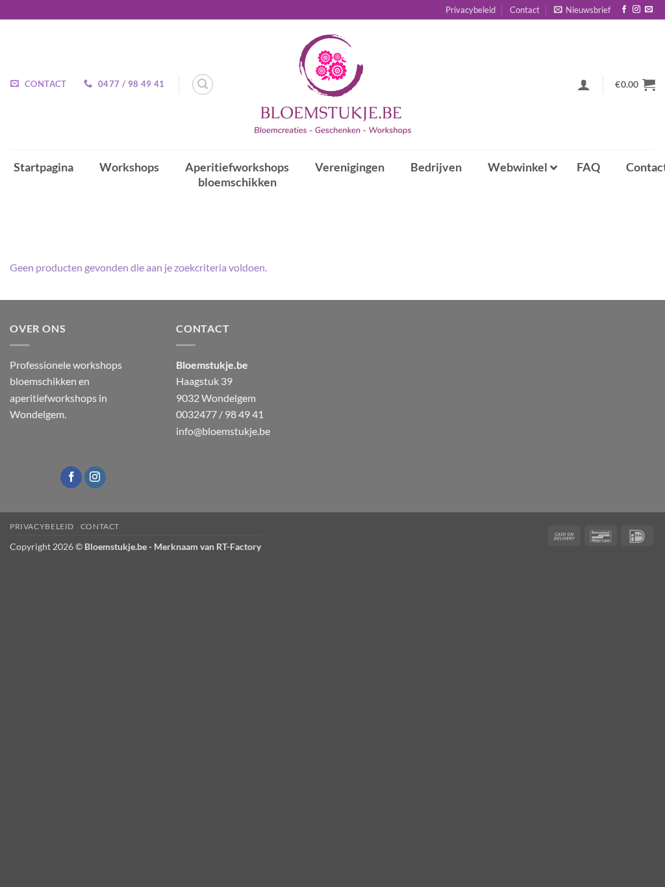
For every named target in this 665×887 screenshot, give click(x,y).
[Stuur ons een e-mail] (649, 9)
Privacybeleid (470, 10)
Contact (525, 10)
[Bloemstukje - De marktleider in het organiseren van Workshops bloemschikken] (332, 84)
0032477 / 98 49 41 (220, 414)
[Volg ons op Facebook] (624, 9)
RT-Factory (238, 546)
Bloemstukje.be (115, 546)
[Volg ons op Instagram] (636, 9)
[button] (582, 9)
